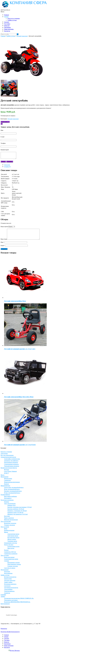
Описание (7, 165)
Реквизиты (4, 628)
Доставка (7, 24)
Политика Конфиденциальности (10, 632)
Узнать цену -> (5, 121)
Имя (2, 242)
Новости (6, 25)
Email (3, 245)
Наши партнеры (9, 29)
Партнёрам (7, 27)
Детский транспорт (22, 36)
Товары (6, 16)
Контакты (7, 31)
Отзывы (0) (7, 166)
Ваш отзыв (4, 239)
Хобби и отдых (12, 20)
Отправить (9, 161)
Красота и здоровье (13, 18)
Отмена (3, 161)
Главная (6, 15)
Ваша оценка (4, 226)
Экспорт (6, 22)
